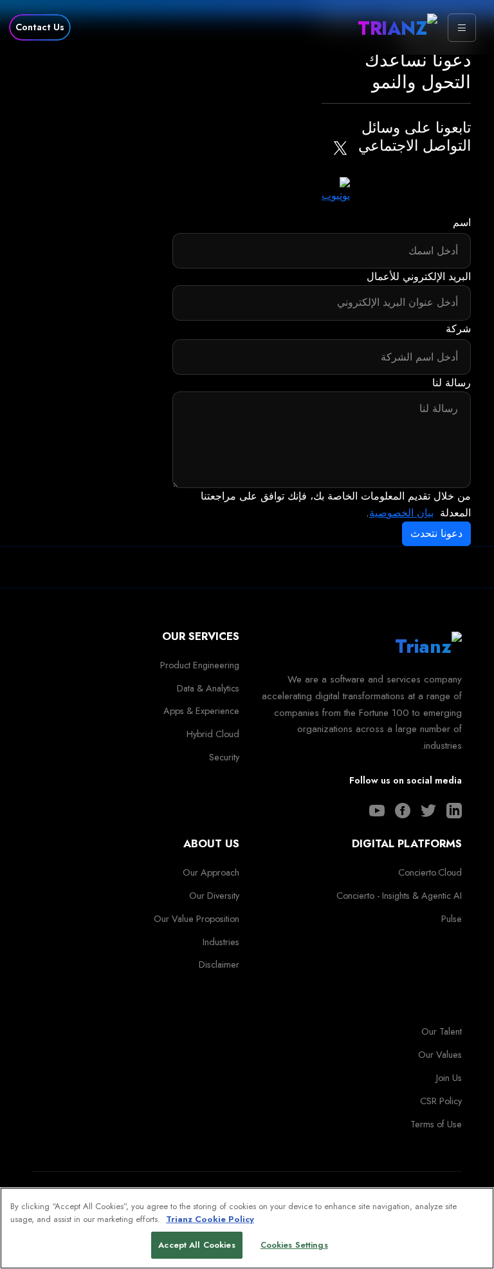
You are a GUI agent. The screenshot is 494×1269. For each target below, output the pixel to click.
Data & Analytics (208, 688)
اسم (462, 222)
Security (224, 757)
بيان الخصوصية (401, 512)
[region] (247, 1228)
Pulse (451, 918)
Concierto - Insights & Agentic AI (399, 895)
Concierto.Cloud (430, 872)
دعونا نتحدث (436, 533)
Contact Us (39, 27)
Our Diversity (214, 895)
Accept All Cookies (196, 1245)
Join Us (449, 1077)
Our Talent (441, 1031)
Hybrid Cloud (213, 734)
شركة (458, 328)
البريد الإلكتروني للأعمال (419, 276)
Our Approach (211, 872)
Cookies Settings (294, 1245)
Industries (221, 941)
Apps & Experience (201, 710)
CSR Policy (441, 1101)
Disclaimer (219, 964)
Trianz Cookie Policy (210, 1219)
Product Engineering (199, 665)
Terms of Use (436, 1124)
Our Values (440, 1054)
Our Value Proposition (196, 918)
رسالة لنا (451, 382)
